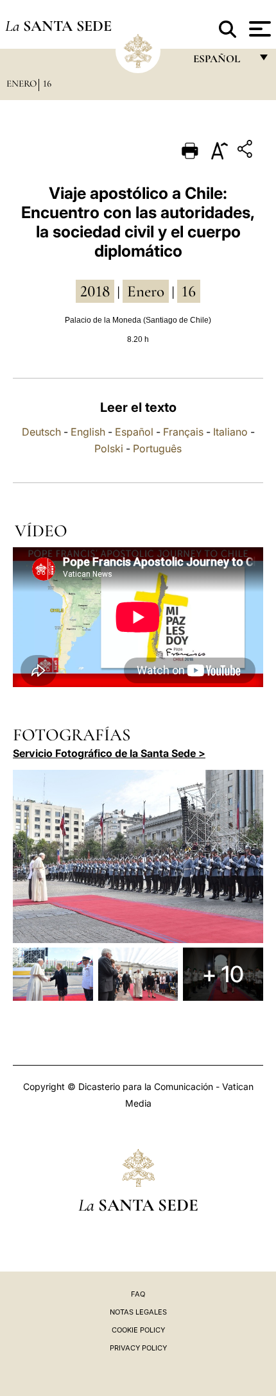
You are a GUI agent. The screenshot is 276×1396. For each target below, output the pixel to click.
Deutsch (41, 431)
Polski (108, 448)
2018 (95, 291)
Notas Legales (138, 1311)
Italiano (230, 431)
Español (134, 431)
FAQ (138, 1294)
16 (47, 83)
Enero (21, 83)
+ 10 (223, 973)
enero (145, 291)
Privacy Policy (138, 1347)
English (88, 431)
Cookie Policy (138, 1329)
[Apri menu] (258, 29)
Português (157, 448)
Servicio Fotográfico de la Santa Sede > (109, 753)
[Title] (246, 151)
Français (183, 431)
